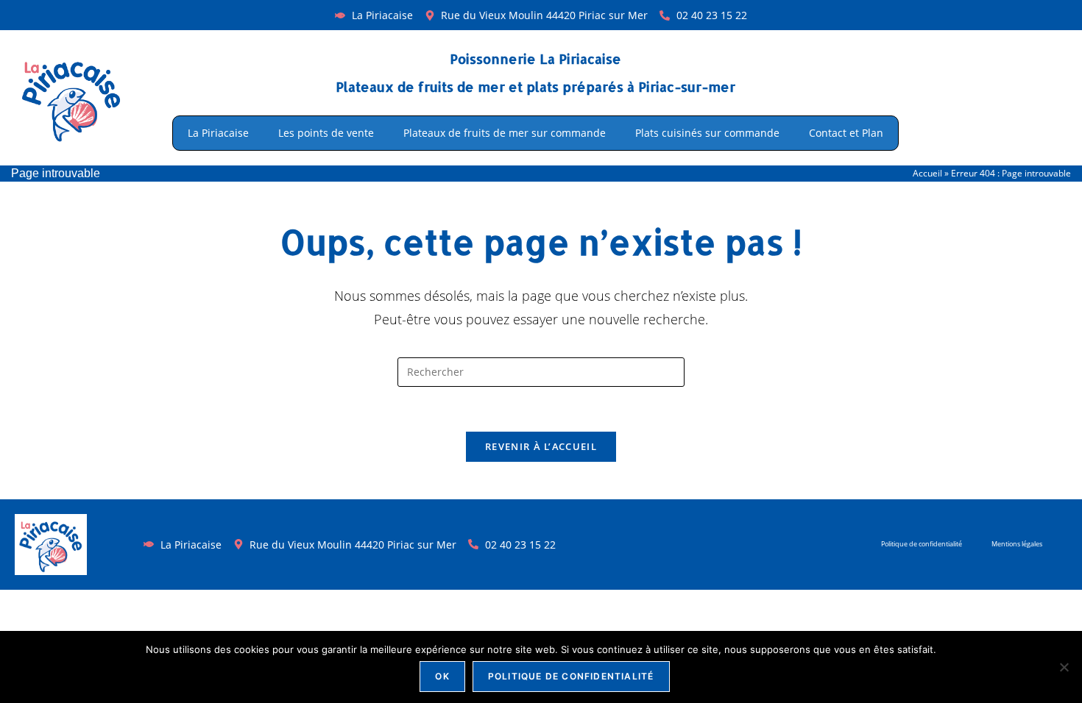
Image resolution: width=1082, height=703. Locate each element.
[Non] (1063, 667)
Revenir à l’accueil (541, 446)
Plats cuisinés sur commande (707, 133)
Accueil (927, 173)
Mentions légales (1016, 544)
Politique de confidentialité (921, 544)
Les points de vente (326, 133)
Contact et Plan (846, 133)
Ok (442, 676)
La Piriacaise (218, 133)
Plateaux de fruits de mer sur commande (504, 133)
